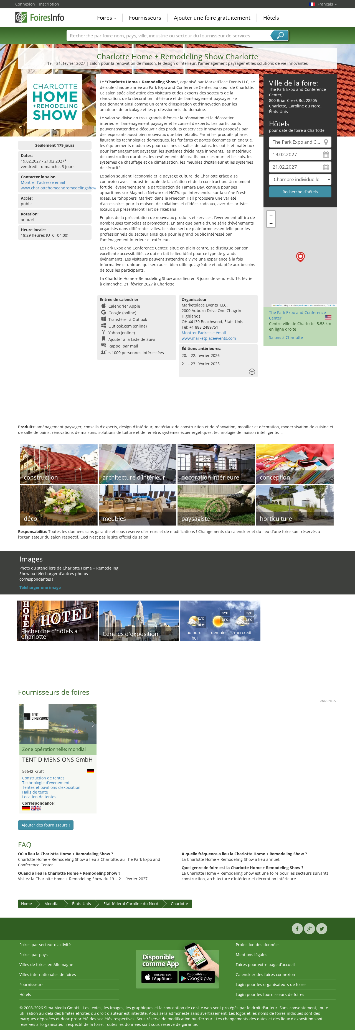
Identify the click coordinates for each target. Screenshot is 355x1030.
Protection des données (258, 944)
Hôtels (271, 17)
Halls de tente (35, 792)
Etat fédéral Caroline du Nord (130, 903)
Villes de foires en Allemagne (46, 964)
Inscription (49, 4)
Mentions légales (251, 954)
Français (326, 4)
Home (26, 903)
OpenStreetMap (304, 305)
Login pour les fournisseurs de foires (270, 994)
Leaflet (278, 305)
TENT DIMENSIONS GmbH (57, 759)
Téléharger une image (40, 587)
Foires (105, 17)
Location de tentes (39, 796)
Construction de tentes (43, 778)
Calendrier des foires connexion (265, 974)
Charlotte (179, 903)
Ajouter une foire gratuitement (212, 17)
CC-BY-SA (331, 305)
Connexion (25, 4)
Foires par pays (33, 954)
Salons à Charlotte (286, 337)
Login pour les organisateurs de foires (271, 984)
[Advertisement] (177, 406)
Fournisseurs (145, 17)
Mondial (52, 903)
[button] (300, 257)
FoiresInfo (43, 17)
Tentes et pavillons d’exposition (51, 787)
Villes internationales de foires (47, 974)
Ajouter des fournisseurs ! (46, 825)
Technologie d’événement (46, 782)
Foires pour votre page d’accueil (265, 964)
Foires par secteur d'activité (45, 944)
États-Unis (81, 903)
